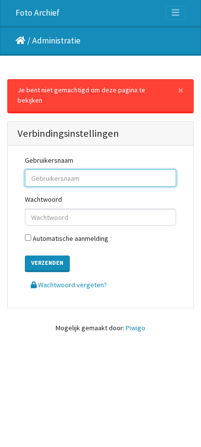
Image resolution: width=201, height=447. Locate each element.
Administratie (56, 40)
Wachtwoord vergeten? (72, 284)
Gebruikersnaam (49, 160)
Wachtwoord (43, 199)
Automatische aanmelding (69, 238)
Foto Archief (38, 12)
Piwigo (135, 327)
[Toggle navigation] (175, 13)
